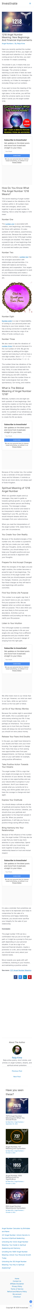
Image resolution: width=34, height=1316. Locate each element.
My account (17, 1294)
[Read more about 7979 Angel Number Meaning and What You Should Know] (17, 1106)
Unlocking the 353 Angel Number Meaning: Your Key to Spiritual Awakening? (14, 1265)
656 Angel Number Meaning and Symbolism (16, 1207)
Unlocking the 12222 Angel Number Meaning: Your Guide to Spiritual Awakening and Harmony (15, 1245)
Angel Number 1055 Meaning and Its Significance (14, 1177)
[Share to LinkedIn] (25, 978)
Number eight (7, 321)
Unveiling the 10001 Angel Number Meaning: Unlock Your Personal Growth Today (16, 1255)
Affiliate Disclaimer (17, 1284)
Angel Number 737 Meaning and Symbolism (16, 1147)
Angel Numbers (7, 43)
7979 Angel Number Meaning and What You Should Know (15, 1117)
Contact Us (17, 1281)
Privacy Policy (17, 1286)
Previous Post (17, 1071)
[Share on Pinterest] (30, 978)
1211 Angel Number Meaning (20, 970)
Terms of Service (17, 1289)
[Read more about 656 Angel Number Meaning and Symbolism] (17, 1196)
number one (9, 224)
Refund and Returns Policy (17, 1292)
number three (7, 346)
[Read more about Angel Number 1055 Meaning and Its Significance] (17, 1165)
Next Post (17, 1077)
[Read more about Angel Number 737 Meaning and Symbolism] (17, 1136)
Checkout (17, 1297)
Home (17, 1279)
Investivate (9, 3)
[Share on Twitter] (20, 978)
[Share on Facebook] (15, 978)
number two (23, 257)
